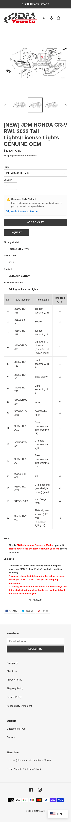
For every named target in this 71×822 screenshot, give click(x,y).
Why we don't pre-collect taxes (22, 211)
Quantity (8, 180)
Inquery (16, 232)
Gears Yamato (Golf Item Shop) (24, 769)
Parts (6, 167)
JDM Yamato (39, 811)
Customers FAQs (16, 728)
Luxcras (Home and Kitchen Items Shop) (29, 760)
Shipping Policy (15, 688)
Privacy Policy (14, 679)
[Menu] (65, 17)
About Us (12, 671)
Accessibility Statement (19, 705)
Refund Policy (14, 697)
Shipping (8, 155)
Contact (11, 737)
